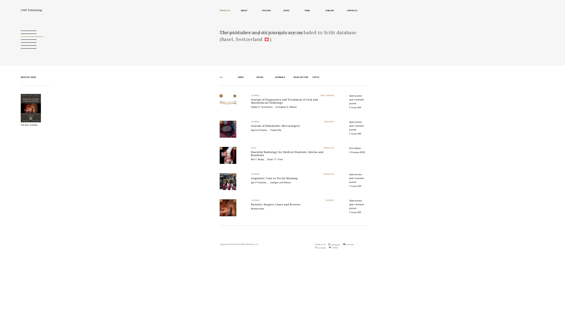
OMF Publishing (31, 10)
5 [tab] (29, 42)
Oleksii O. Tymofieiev (261, 107)
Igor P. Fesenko (258, 182)
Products (225, 10)
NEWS (241, 77)
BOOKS (260, 77)
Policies (266, 10)
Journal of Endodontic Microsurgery (275, 125)
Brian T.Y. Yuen (275, 159)
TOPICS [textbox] (315, 77)
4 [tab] (29, 39)
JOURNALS (280, 77)
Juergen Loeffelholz (280, 182)
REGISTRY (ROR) (28, 77)
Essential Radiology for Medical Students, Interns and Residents (287, 153)
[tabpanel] (293, 36)
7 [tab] (29, 48)
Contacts (352, 10)
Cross (286, 10)
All (221, 77)
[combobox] (321, 77)
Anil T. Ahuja (257, 159)
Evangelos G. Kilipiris (286, 107)
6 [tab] (29, 45)
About (244, 10)
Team (307, 10)
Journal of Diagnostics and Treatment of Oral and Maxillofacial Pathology (284, 101)
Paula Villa (276, 130)
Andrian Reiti (257, 209)
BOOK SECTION (301, 77)
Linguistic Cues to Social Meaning (274, 178)
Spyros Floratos (259, 130)
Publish (330, 10)
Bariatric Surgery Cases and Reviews (275, 204)
